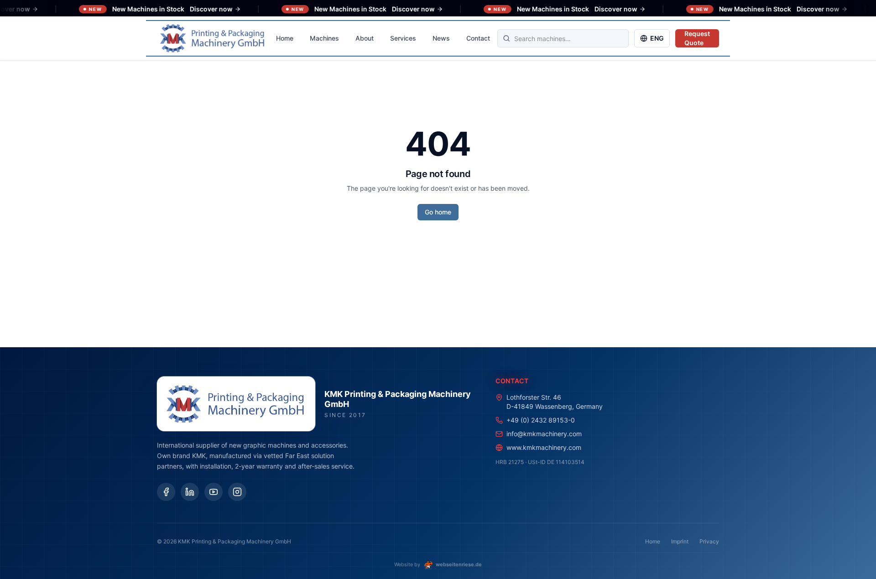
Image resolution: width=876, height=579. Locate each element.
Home (284, 38)
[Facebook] (166, 492)
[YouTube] (213, 492)
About (364, 38)
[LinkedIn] (190, 492)
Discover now (193, 9)
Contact (478, 38)
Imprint (679, 541)
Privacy (709, 541)
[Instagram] (237, 492)
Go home (438, 212)
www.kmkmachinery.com (543, 447)
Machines (324, 38)
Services (403, 38)
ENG (657, 38)
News (441, 38)
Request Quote (697, 38)
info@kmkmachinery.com (544, 434)
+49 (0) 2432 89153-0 (540, 420)
